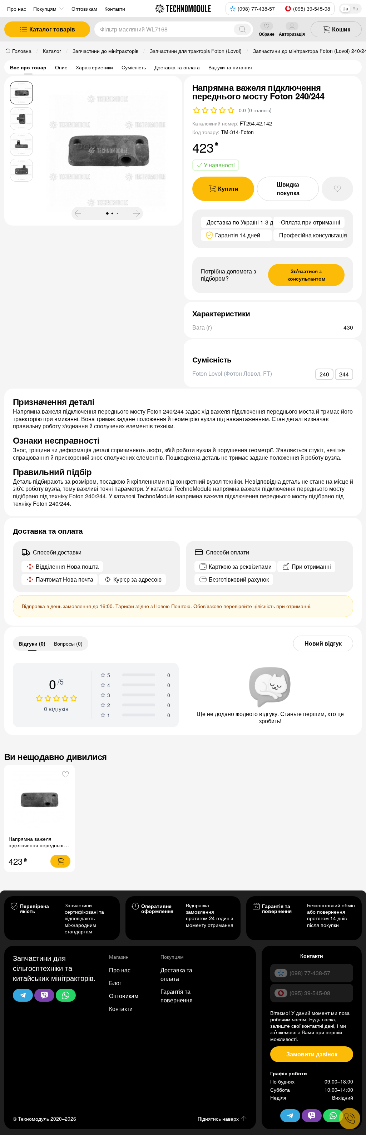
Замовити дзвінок (311, 1054)
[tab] (32, 643)
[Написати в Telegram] (23, 995)
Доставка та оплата (177, 67)
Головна (21, 50)
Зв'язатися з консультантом (306, 274)
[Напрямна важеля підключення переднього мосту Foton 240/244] (39, 800)
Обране (266, 34)
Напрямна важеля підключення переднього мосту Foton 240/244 (38, 845)
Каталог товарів (52, 29)
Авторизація (292, 34)
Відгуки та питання (230, 67)
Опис (61, 67)
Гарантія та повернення (176, 995)
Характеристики (94, 67)
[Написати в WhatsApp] (66, 995)
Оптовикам (123, 996)
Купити (228, 188)
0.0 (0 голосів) (255, 110)
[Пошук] (242, 29)
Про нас (16, 8)
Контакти (121, 1009)
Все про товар (28, 67)
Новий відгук (323, 643)
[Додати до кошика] (60, 861)
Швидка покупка (288, 188)
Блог (115, 983)
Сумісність (134, 67)
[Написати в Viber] (44, 995)
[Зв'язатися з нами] (349, 1118)
